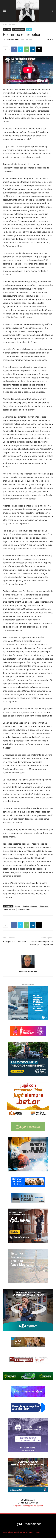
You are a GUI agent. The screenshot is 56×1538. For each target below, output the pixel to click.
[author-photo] (28, 968)
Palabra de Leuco (18, 29)
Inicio (5, 24)
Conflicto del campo (30, 906)
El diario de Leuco (12, 39)
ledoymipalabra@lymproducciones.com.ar (21, 1532)
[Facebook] (14, 49)
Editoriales (13, 24)
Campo (17, 906)
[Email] (39, 49)
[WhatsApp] (26, 49)
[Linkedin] (32, 49)
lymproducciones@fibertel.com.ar (28, 1505)
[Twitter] (20, 49)
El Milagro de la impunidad (14, 941)
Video (29, 29)
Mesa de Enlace (9, 909)
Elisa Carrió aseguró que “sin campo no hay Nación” (41, 943)
